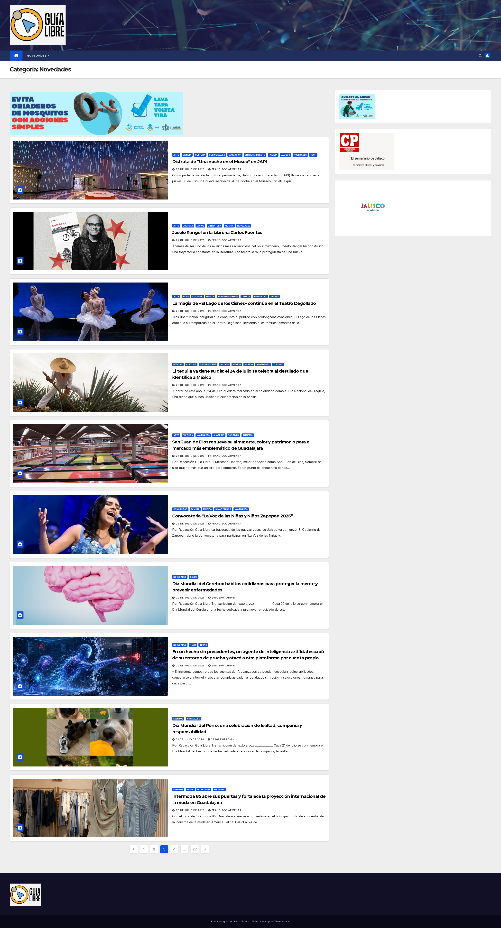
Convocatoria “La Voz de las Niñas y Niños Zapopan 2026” (232, 516)
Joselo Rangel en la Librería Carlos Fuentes (217, 232)
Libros (200, 226)
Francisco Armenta (226, 169)
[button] (480, 56)
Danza (210, 296)
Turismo (278, 364)
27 (195, 849)
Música (229, 226)
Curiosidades (217, 155)
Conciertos (180, 509)
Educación (235, 155)
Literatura (214, 226)
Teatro (274, 296)
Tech (313, 155)
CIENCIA (187, 155)
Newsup (265, 921)
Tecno (203, 645)
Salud (193, 577)
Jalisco (285, 155)
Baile (186, 296)
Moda (190, 789)
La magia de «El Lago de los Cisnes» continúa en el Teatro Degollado (244, 303)
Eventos (178, 719)
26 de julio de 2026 (190, 311)
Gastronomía (208, 364)
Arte (176, 155)
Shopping (218, 435)
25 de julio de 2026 (190, 385)
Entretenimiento (255, 155)
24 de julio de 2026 (190, 455)
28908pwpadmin (223, 597)
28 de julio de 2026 (190, 169)
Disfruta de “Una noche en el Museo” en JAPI (219, 161)
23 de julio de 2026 (190, 523)
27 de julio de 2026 (190, 240)
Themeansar (282, 921)
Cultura (200, 155)
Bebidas (177, 364)
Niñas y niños (223, 509)
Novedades (37, 55)
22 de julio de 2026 (190, 597)
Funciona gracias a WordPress (230, 921)
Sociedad (233, 435)
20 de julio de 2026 (190, 810)
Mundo (249, 364)
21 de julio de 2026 (190, 739)
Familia (273, 155)
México (237, 364)
